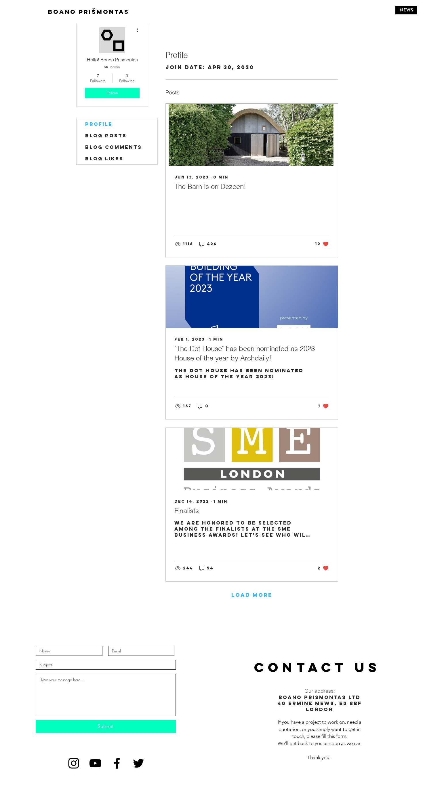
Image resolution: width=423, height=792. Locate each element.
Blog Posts (106, 135)
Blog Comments (113, 147)
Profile (99, 124)
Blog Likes (104, 158)
